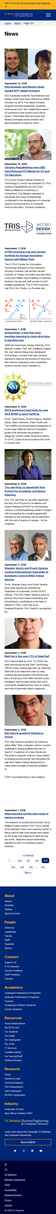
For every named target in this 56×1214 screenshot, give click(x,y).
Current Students (13, 1009)
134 (13, 867)
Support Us (10, 962)
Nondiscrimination (13, 1195)
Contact (9, 978)
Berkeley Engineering (15, 1179)
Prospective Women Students (20, 1005)
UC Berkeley (11, 1174)
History (8, 901)
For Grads (10, 1035)
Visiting (8, 909)
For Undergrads (13, 1039)
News (17, 23)
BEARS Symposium (15, 1094)
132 (37, 860)
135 (22, 867)
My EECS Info (12, 1027)
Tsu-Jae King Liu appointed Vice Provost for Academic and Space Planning (25, 491)
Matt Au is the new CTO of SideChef (27, 656)
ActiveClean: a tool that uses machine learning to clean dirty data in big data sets (27, 336)
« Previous (29, 855)
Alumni (8, 948)
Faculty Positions (14, 970)
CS (6, 1169)
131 (28, 860)
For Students (11, 1031)
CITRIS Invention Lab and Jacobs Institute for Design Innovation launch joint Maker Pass (25, 255)
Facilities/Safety (13, 1052)
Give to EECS (28, 1142)
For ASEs (10, 1043)
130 (20, 860)
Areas (8, 1074)
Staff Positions (12, 974)
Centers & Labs (12, 1078)
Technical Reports (14, 1082)
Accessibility (11, 1190)
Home (8, 23)
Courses (9, 1001)
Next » (29, 872)
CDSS (7, 1185)
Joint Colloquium (13, 1091)
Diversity (9, 905)
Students (9, 944)
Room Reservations (15, 1023)
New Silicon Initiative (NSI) (18, 1113)
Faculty (8, 935)
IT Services (11, 1048)
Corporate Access (14, 1109)
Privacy (8, 1200)
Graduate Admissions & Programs (22, 997)
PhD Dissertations (14, 1086)
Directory (9, 927)
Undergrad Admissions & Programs (23, 992)
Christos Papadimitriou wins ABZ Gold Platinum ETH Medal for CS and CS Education (27, 171)
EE (6, 1164)
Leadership (10, 931)
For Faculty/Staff (13, 1056)
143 (43, 867)
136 (31, 867)
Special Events (12, 913)
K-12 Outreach (12, 966)
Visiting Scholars (13, 1060)
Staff (7, 939)
